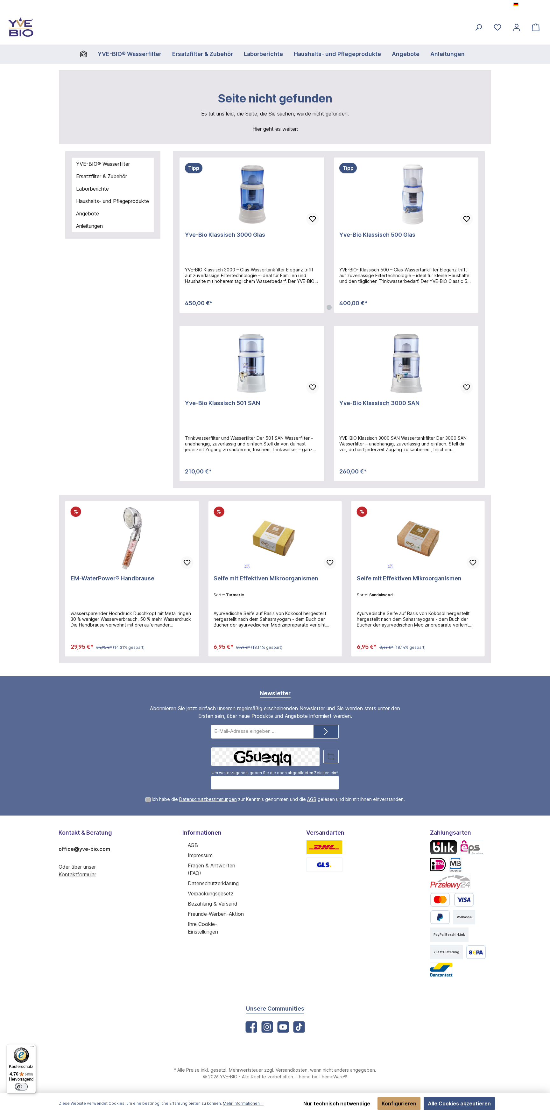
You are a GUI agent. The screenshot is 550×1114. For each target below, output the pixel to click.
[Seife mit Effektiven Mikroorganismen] (275, 538)
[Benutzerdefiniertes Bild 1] (324, 847)
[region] (329, 235)
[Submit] (326, 732)
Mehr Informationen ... (243, 1103)
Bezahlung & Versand (212, 903)
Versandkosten (291, 1070)
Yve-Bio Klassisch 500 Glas (377, 234)
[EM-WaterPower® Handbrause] (132, 538)
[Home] (86, 54)
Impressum (200, 855)
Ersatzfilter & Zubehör (101, 176)
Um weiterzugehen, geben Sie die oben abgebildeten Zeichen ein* (275, 772)
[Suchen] (478, 27)
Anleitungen (89, 226)
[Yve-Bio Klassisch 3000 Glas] (252, 195)
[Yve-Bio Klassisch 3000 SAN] (406, 363)
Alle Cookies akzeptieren (459, 1103)
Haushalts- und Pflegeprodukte (112, 201)
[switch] (21, 1086)
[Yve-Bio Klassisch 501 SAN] (252, 363)
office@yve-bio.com (84, 849)
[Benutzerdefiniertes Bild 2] (324, 865)
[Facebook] (251, 1027)
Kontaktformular (77, 874)
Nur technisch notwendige (336, 1103)
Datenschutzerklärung (213, 883)
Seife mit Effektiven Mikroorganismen (266, 578)
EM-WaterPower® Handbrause (112, 578)
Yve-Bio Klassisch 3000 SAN (379, 403)
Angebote (87, 213)
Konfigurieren (399, 1103)
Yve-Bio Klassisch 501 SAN (222, 403)
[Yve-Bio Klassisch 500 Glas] (406, 195)
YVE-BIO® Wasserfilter (103, 164)
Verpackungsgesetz (211, 893)
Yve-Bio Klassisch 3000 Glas (225, 234)
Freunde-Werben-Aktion (216, 914)
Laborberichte (92, 189)
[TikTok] (299, 1027)
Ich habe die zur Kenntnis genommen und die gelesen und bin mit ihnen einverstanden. (278, 799)
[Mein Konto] (517, 27)
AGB (311, 799)
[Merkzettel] (497, 27)
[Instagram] (267, 1027)
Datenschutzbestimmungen (208, 799)
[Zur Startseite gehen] (20, 27)
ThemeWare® (333, 1076)
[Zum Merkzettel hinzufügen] (312, 219)
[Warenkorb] (536, 27)
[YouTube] (283, 1027)
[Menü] (32, 1048)
